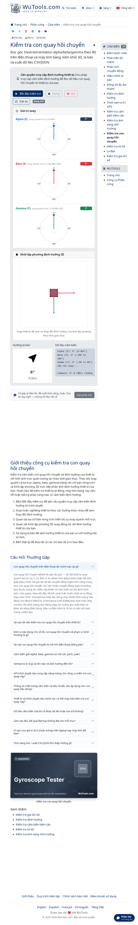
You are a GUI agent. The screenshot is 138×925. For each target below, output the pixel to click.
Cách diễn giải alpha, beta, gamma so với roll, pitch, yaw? (47, 654)
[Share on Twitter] (19, 31)
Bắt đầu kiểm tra (30, 93)
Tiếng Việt (97, 907)
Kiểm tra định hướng (29, 819)
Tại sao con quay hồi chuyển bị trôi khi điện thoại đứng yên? (48, 644)
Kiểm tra (30, 38)
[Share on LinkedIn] (32, 31)
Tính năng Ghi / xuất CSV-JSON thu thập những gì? (43, 743)
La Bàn (111, 151)
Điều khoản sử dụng (103, 896)
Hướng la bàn (21, 345)
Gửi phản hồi (84, 395)
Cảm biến (54, 24)
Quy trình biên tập (48, 896)
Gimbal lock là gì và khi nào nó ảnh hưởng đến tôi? (43, 663)
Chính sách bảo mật (75, 896)
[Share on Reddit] (26, 31)
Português (82, 907)
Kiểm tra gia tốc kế (28, 815)
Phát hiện (42, 38)
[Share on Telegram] (39, 31)
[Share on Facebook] (13, 31)
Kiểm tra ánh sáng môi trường (35, 834)
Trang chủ (20, 24)
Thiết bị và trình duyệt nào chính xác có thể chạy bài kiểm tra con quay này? (51, 700)
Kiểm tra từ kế (25, 829)
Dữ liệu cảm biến (66, 345)
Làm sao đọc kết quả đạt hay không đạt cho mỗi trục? (45, 720)
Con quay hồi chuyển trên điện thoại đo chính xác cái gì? (46, 566)
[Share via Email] (45, 31)
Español (54, 907)
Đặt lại (23, 101)
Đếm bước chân (117, 53)
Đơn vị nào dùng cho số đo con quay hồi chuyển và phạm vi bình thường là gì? (51, 633)
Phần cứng (37, 24)
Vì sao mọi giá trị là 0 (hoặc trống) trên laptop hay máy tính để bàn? (50, 732)
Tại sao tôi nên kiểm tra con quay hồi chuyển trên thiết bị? (47, 622)
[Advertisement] (53, 428)
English (41, 907)
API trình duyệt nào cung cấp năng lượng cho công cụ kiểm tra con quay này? (52, 675)
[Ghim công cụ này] (94, 45)
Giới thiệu (28, 896)
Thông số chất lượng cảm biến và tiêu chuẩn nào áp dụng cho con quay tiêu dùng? (52, 687)
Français (67, 907)
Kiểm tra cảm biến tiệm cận (33, 824)
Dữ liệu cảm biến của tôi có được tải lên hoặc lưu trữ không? (49, 711)
